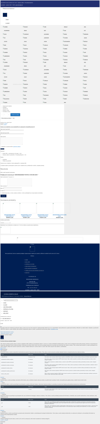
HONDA (85, 48)
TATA (25, 102)
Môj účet (27, 262)
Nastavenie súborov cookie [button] (7, 333)
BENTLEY (86, 41)
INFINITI (25, 52)
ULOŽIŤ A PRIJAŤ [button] (4, 420)
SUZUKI (85, 37)
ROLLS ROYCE (6, 98)
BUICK (25, 45)
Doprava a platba (29, 264)
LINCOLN (65, 91)
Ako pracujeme (7, 307)
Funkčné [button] (2, 377)
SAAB (45, 98)
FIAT (85, 30)
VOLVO (25, 41)
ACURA (45, 41)
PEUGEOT (26, 26)
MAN (65, 102)
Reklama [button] (2, 410)
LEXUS (45, 91)
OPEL (85, 26)
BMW (5, 45)
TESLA (45, 102)
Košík (26, 259)
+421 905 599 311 (6, 318)
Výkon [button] (1, 381)
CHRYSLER (66, 45)
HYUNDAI (66, 37)
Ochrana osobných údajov (11, 294)
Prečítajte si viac (54, 329)
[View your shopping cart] (4, 11)
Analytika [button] (2, 392)
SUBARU (5, 102)
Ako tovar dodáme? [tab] (13, 126)
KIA (4, 37)
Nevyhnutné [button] (3, 347)
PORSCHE (86, 59)
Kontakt (27, 272)
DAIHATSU (26, 48)
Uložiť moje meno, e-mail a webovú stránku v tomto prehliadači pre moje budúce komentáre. (22, 193)
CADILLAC (46, 45)
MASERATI (86, 91)
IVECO (5, 34)
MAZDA (65, 34)
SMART (65, 98)
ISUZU (45, 52)
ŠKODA (25, 30)
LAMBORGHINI (6, 91)
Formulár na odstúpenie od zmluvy (34, 270)
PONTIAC (66, 59)
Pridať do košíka (15, 114)
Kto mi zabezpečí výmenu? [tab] (23, 126)
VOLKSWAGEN (6, 30)
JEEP (85, 52)
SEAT (45, 30)
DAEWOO (6, 48)
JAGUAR (65, 52)
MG (4, 59)
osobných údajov (17, 146)
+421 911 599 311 (19, 5)
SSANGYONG (86, 98)
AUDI (65, 30)
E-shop (7, 23)
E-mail (2, 190)
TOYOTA (5, 41)
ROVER (25, 98)
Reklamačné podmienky (31, 268)
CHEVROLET (26, 34)
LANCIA (25, 91)
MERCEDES (86, 34)
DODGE (45, 48)
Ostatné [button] (2, 415)
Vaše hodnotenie (4, 177)
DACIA (85, 45)
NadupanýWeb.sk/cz (27, 296)
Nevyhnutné (4, 349)
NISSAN (25, 37)
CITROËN (5, 26)
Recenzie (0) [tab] (32, 126)
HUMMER (6, 52)
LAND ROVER (46, 37)
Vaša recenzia (3, 186)
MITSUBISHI (46, 59)
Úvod (7, 19)
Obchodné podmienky (30, 266)
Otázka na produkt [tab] (4, 126)
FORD (45, 26)
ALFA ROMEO (46, 34)
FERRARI (65, 48)
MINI (25, 59)
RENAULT (65, 26)
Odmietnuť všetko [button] (10, 332)
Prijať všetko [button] (3, 332)
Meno (2, 188)
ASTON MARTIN (67, 41)
